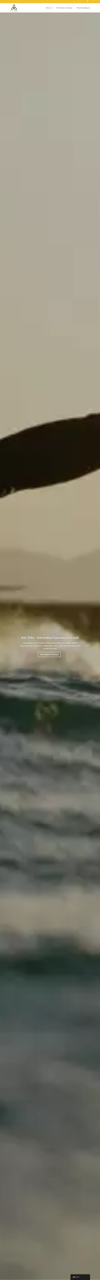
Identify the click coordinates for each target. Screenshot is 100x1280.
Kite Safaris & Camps (49, 654)
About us (49, 8)
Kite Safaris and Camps (64, 8)
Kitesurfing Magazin (83, 8)
